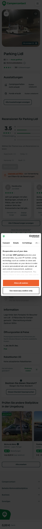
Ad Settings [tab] (27, 243)
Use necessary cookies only (21, 291)
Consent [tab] (6, 243)
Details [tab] (16, 243)
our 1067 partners (17, 255)
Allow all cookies (21, 283)
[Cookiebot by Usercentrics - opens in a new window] (29, 236)
